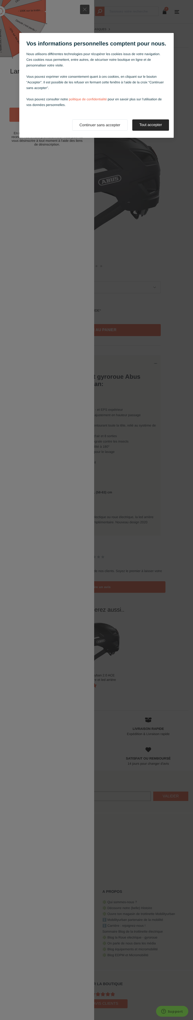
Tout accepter (150, 125)
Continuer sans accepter (100, 125)
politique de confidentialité (88, 99)
